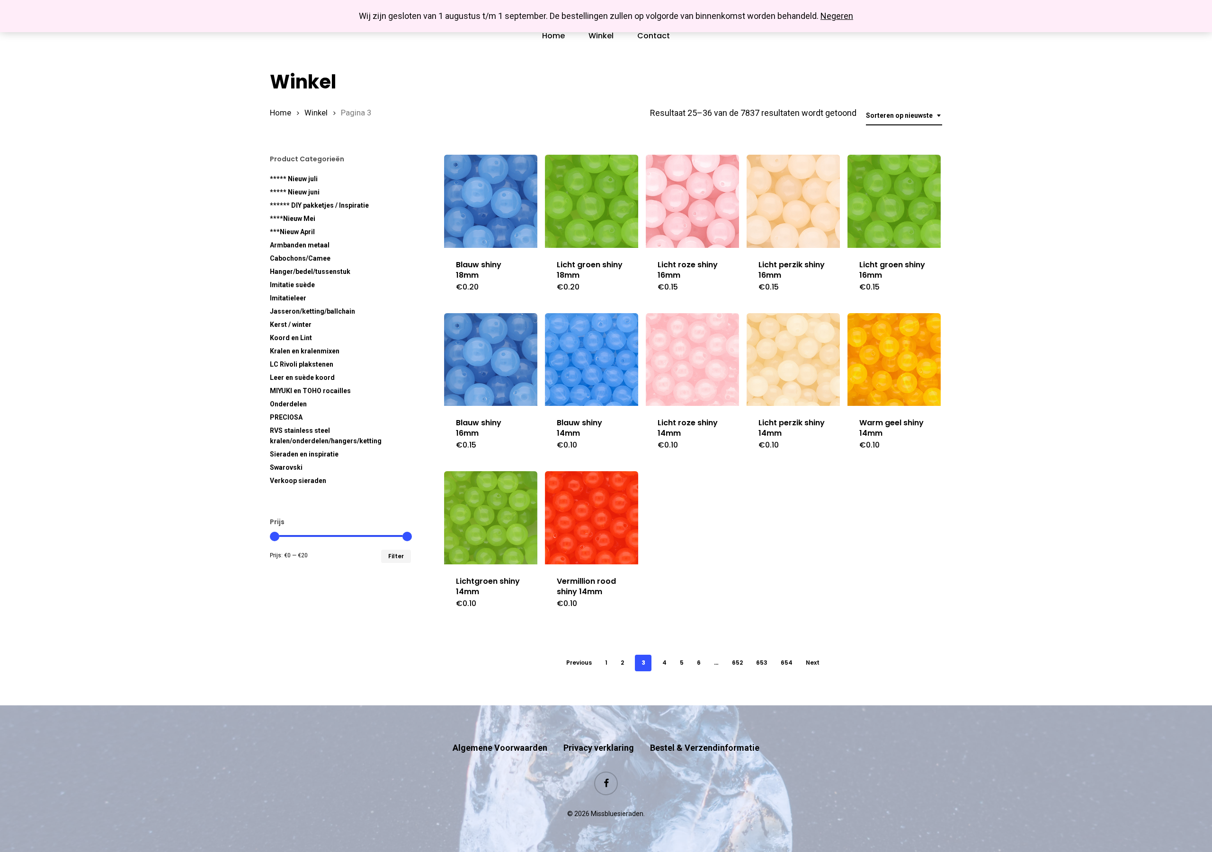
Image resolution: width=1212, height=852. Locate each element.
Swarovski (286, 467)
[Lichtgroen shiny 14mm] (490, 517)
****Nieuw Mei (292, 218)
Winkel (316, 112)
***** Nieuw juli (294, 179)
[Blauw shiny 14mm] (591, 359)
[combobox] (904, 116)
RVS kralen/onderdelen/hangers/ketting (326, 436)
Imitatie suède (292, 285)
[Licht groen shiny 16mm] (894, 201)
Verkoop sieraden (298, 480)
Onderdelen (288, 404)
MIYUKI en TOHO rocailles (310, 391)
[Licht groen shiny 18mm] (591, 201)
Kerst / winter (291, 324)
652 (737, 663)
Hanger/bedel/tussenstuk (310, 271)
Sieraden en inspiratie (304, 454)
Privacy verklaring (598, 748)
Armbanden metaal (300, 245)
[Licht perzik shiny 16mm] (793, 201)
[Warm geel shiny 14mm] (894, 359)
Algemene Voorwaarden (500, 748)
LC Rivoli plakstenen (301, 364)
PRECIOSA (286, 417)
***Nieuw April (292, 232)
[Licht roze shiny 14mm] (692, 359)
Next (813, 663)
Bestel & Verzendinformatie (704, 748)
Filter (396, 556)
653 (761, 663)
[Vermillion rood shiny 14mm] (591, 517)
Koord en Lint (291, 338)
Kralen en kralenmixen (304, 351)
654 (787, 663)
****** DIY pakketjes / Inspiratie (319, 205)
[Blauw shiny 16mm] (490, 359)
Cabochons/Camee (300, 258)
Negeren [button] (836, 16)
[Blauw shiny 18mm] (490, 201)
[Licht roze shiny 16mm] (692, 201)
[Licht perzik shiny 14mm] (793, 359)
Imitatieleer (288, 298)
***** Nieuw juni (295, 192)
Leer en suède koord (302, 377)
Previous (579, 663)
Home (280, 112)
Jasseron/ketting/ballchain (312, 311)
